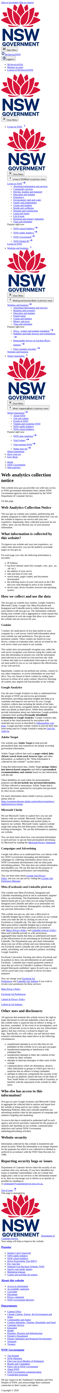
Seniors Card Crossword (19, 1253)
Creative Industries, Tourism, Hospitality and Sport (31, 1322)
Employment (19, 316)
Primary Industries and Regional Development (29, 1338)
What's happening (17, 413)
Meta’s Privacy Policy (16, 930)
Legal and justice (21, 213)
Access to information (17, 1286)
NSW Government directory (20, 1300)
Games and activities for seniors (22, 1274)
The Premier (13, 1355)
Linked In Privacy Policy (13, 999)
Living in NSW (16, 183)
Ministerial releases (16, 1272)
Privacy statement (15, 1297)
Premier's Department (17, 1336)
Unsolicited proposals (17, 1374)
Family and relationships (25, 202)
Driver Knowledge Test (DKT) (22, 1261)
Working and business (19, 305)
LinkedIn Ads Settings (27, 981)
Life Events (18, 216)
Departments (9, 1305)
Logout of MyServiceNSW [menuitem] (20, 70)
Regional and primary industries (28, 219)
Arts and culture (21, 418)
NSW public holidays (23, 426)
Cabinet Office (14, 1311)
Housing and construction (25, 211)
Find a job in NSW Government (22, 1366)
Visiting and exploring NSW (27, 424)
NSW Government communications (24, 1372)
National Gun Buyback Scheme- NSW (25, 1266)
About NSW (19, 415)
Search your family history (20, 1269)
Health (10, 1330)
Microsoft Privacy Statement (41, 842)
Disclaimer (12, 1294)
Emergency (18, 197)
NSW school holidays (23, 429)
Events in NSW (20, 421)
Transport (11, 1341)
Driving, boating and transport (27, 192)
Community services (23, 189)
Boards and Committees (18, 1364)
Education (12, 1328)
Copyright (12, 1291)
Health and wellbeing (23, 208)
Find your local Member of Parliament (25, 1361)
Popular (6, 1247)
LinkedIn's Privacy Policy (44, 930)
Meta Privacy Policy (11, 989)
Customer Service (15, 1325)
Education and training (24, 194)
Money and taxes (21, 321)
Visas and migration (22, 221)
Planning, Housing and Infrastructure (25, 1333)
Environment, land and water (27, 200)
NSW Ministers (14, 1358)
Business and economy (24, 310)
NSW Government (12, 1349)
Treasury (11, 1344)
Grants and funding (22, 205)
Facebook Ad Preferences (13, 994)
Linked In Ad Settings (12, 1004)
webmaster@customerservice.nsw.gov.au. (23, 1183)
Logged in (10, 59)
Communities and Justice (19, 1319)
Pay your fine (13, 1264)
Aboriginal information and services (30, 186)
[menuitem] (15, 64)
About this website (12, 1280)
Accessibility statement (18, 1289)
